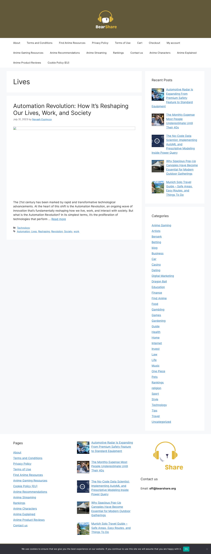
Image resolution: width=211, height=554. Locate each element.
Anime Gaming (161, 225)
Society (68, 231)
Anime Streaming (96, 52)
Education (158, 287)
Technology (23, 227)
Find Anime (159, 298)
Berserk (157, 236)
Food (155, 304)
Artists (156, 231)
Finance (157, 292)
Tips (154, 410)
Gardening (159, 320)
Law (154, 354)
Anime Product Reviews (27, 62)
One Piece (158, 371)
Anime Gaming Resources (28, 52)
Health (156, 332)
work (76, 231)
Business (158, 253)
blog (154, 247)
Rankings (118, 52)
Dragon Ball (159, 281)
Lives (34, 231)
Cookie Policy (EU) (58, 62)
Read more (58, 219)
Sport (155, 393)
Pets (155, 377)
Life (154, 360)
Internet (157, 343)
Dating (156, 270)
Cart (139, 42)
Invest (156, 348)
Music (155, 365)
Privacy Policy (100, 42)
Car (154, 259)
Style (155, 399)
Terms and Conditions (39, 42)
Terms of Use (123, 42)
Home (156, 337)
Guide (156, 326)
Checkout (154, 42)
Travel (156, 416)
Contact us (136, 52)
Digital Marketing (163, 275)
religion (156, 388)
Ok (186, 549)
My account (173, 42)
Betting (156, 242)
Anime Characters (160, 52)
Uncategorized (161, 421)
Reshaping (44, 231)
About (16, 42)
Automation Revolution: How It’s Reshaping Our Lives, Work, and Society (70, 109)
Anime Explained (186, 52)
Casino (156, 264)
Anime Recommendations (65, 52)
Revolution (57, 231)
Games (156, 315)
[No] (207, 549)
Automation (23, 231)
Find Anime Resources (72, 42)
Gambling (158, 309)
